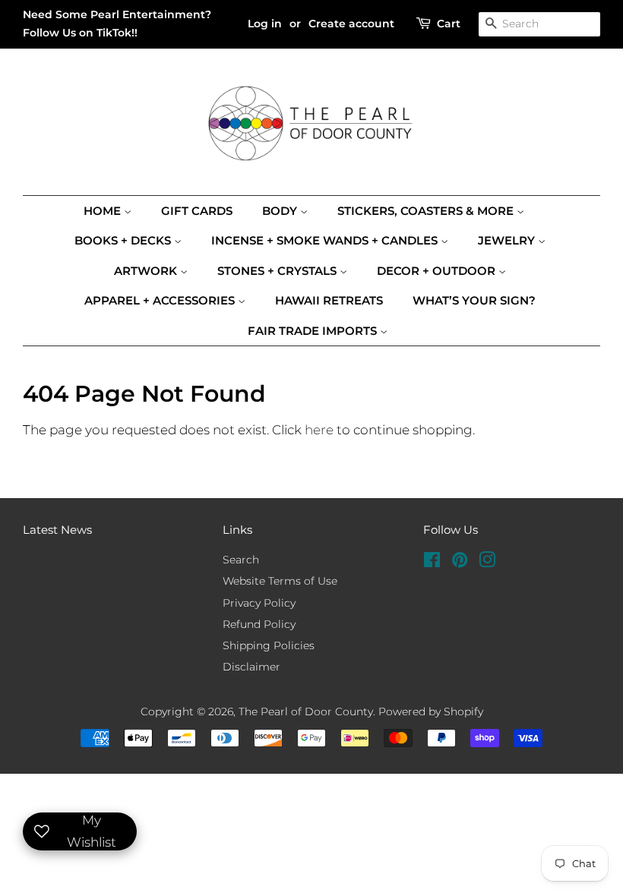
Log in (265, 23)
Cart (448, 23)
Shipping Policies (269, 645)
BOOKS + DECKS (124, 240)
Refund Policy (259, 624)
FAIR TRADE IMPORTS (314, 330)
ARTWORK (147, 270)
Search (241, 559)
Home (104, 210)
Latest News (57, 529)
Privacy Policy (259, 603)
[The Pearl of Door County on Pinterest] (459, 562)
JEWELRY (508, 240)
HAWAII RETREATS (329, 300)
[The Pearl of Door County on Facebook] (432, 562)
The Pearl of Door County (306, 711)
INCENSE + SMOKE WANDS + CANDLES (326, 240)
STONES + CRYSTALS (278, 270)
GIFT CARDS (196, 210)
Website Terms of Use (280, 581)
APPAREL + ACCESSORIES (161, 300)
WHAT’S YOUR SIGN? (474, 300)
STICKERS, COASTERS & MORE (427, 210)
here (319, 429)
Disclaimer (251, 667)
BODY (281, 210)
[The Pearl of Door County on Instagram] (487, 562)
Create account (351, 23)
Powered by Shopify (430, 711)
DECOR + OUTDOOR (437, 270)
